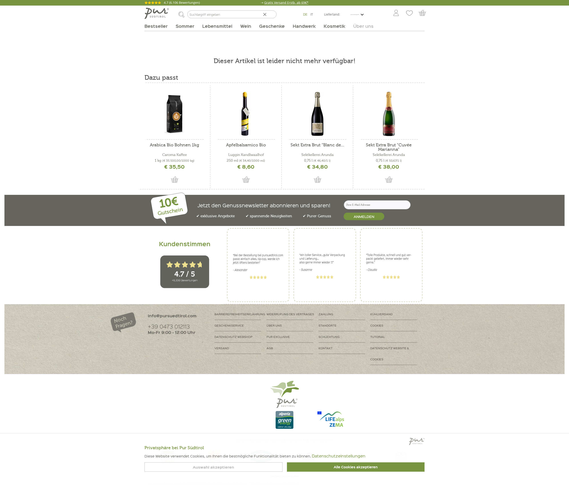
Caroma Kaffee (174, 155)
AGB (269, 348)
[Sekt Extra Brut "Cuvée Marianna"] (389, 114)
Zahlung (326, 314)
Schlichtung (329, 337)
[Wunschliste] (409, 13)
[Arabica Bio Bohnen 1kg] (175, 114)
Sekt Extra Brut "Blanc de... (317, 145)
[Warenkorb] (424, 13)
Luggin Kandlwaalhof (246, 155)
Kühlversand (381, 314)
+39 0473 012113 (169, 326)
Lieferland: (332, 14)
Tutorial (377, 337)
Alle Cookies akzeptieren (356, 467)
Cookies (376, 325)
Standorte (328, 325)
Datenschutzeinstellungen (338, 456)
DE (305, 14)
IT (312, 14)
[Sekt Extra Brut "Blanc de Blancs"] (317, 114)
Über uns (274, 325)
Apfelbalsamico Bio (246, 145)
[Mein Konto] (396, 13)
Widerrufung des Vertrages (290, 314)
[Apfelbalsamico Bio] (246, 114)
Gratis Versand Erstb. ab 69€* (286, 2)
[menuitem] (396, 13)
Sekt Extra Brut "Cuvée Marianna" (389, 147)
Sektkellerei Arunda (317, 155)
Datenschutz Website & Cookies (389, 353)
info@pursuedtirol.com (172, 316)
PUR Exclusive (278, 337)
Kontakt (326, 348)
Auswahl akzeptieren (213, 467)
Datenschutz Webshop (233, 337)
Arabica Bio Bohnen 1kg (174, 145)
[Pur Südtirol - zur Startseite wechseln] (156, 13)
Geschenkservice (229, 325)
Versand (221, 348)
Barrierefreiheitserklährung (239, 314)
